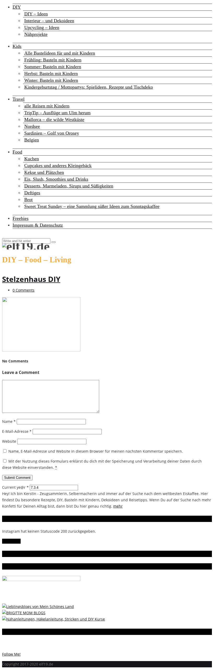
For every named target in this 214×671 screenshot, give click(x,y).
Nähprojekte (35, 34)
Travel (19, 99)
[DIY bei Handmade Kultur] (53, 619)
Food (17, 152)
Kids (17, 46)
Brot (28, 199)
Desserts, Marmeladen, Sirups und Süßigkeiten (68, 186)
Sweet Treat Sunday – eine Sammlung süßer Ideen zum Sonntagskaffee (91, 206)
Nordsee (32, 126)
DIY (17, 7)
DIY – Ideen (36, 13)
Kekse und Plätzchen (44, 172)
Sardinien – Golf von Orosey (51, 133)
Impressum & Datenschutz (38, 225)
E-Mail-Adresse (17, 431)
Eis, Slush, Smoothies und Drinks (56, 179)
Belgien (31, 140)
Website (9, 441)
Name (9, 421)
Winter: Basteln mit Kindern (51, 80)
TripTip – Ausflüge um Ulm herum (57, 112)
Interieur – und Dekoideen (49, 20)
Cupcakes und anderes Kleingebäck (58, 165)
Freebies (20, 218)
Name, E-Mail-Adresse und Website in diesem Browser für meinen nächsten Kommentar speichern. (95, 451)
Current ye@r (15, 487)
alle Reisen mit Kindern (46, 106)
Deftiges (32, 192)
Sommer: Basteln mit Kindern (52, 66)
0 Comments (23, 290)
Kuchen (31, 158)
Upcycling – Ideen (41, 27)
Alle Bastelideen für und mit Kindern (59, 53)
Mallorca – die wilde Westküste (54, 119)
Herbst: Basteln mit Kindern (51, 73)
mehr (118, 506)
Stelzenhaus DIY (31, 279)
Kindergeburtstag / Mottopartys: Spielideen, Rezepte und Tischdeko (88, 87)
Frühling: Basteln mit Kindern (52, 59)
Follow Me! (11, 541)
